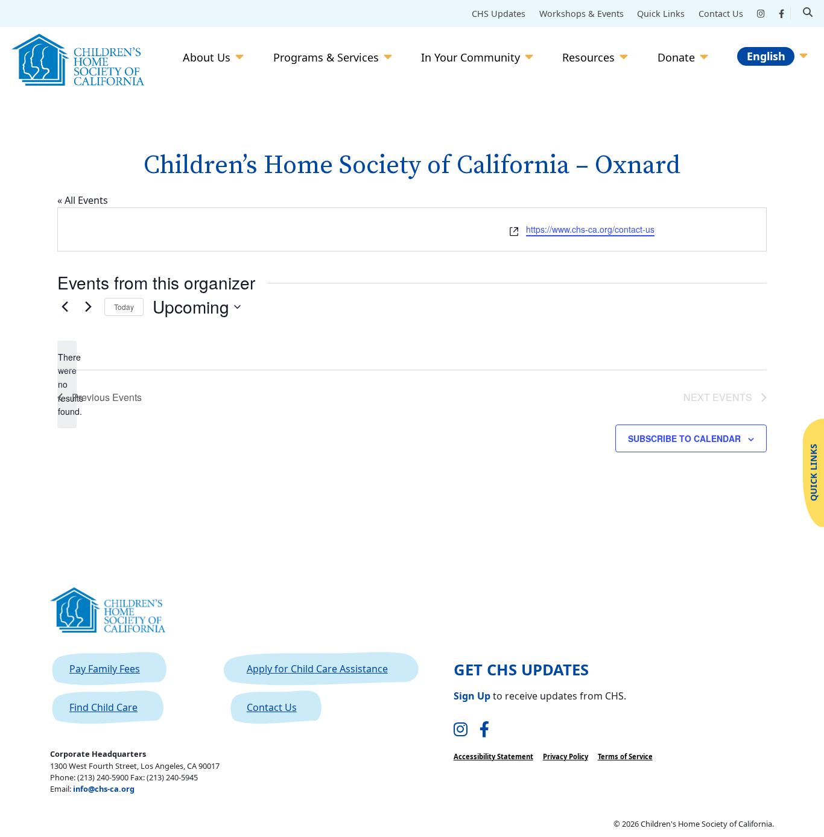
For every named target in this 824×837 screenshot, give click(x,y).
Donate (676, 57)
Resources (588, 57)
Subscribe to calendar (684, 438)
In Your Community (470, 57)
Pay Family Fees (104, 668)
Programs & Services (326, 57)
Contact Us (721, 13)
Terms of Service (625, 756)
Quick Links (661, 13)
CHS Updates (498, 13)
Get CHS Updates (521, 669)
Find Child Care (103, 707)
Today (124, 307)
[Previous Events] (64, 307)
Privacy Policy (565, 756)
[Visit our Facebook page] (484, 730)
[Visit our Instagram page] (460, 730)
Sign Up (472, 696)
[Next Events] (88, 307)
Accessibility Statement (493, 756)
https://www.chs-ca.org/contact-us (590, 229)
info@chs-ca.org (104, 788)
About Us (206, 57)
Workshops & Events (581, 13)
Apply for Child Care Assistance (317, 668)
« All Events (82, 200)
